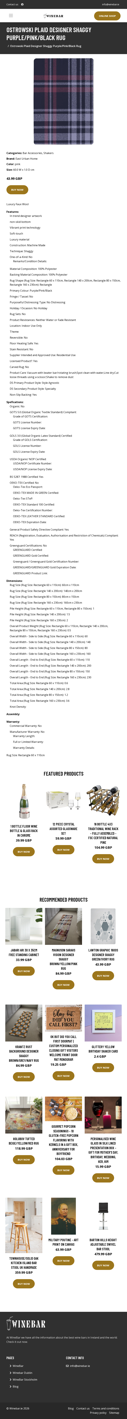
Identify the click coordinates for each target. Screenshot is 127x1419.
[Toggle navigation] (10, 15)
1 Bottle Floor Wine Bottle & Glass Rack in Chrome (24, 830)
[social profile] (22, 4)
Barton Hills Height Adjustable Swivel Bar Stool (103, 1244)
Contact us (83, 1408)
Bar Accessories (32, 153)
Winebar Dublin (22, 1373)
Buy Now (17, 189)
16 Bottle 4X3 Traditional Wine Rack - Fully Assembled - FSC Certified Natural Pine (103, 833)
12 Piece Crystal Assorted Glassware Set (63, 828)
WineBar (18, 1366)
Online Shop (107, 15)
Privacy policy (98, 1413)
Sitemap (114, 1413)
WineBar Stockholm (25, 1379)
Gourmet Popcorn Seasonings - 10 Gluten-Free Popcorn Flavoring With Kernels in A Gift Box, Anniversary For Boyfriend (63, 1140)
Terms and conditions (105, 1408)
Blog (16, 1386)
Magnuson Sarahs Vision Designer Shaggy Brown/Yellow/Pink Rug (63, 959)
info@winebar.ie (110, 4)
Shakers (48, 153)
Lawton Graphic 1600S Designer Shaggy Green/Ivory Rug (103, 954)
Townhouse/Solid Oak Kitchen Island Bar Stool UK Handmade (24, 1262)
